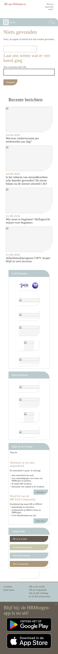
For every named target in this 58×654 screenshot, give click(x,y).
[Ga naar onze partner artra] (29, 387)
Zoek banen (8, 590)
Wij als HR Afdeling (21, 555)
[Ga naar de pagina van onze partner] (29, 575)
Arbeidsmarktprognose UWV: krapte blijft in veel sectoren (28, 259)
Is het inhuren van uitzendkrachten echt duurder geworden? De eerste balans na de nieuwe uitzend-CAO (27, 180)
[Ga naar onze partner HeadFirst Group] (29, 361)
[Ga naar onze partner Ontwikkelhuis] (29, 331)
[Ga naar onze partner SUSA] (29, 417)
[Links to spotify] (43, 457)
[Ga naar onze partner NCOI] (29, 286)
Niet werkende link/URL (15, 67)
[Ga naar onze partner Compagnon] (29, 316)
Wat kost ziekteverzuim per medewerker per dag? (22, 140)
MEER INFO (40, 521)
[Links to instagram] (35, 457)
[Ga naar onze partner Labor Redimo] (29, 402)
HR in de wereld (20, 539)
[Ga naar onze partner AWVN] (29, 346)
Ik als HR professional (22, 547)
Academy (7, 586)
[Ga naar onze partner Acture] (29, 432)
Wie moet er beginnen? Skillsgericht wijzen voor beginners (28, 221)
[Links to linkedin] (14, 457)
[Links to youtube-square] (24, 457)
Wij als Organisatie (21, 564)
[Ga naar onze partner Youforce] (29, 301)
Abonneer (40, 492)
